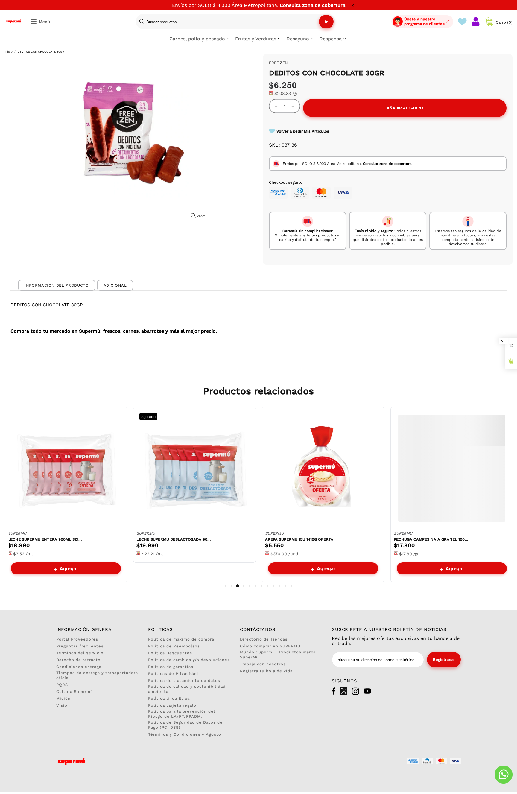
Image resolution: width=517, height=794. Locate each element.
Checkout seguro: (285, 182)
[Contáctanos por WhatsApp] (504, 775)
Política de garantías (170, 666)
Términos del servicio (80, 653)
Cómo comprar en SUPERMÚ (270, 646)
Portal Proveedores (77, 639)
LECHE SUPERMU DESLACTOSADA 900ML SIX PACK (173, 539)
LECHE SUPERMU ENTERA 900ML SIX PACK (45, 539)
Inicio (8, 51)
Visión (63, 705)
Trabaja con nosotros (263, 664)
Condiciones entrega (78, 666)
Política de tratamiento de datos (184, 680)
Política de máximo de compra (181, 639)
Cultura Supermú (74, 691)
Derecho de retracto (78, 660)
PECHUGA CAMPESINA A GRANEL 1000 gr (431, 539)
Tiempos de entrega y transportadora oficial (97, 675)
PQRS (62, 684)
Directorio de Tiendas (264, 639)
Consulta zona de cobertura (312, 5)
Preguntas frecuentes (80, 646)
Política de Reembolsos (174, 646)
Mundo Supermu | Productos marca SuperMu (278, 654)
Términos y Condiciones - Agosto (184, 734)
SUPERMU (17, 533)
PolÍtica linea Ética (169, 698)
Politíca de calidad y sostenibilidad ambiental (187, 689)
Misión (63, 698)
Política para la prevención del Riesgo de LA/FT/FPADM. (181, 714)
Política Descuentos (170, 653)
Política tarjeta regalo (172, 705)
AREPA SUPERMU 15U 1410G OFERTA (299, 539)
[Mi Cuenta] (475, 21)
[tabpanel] (65, 494)
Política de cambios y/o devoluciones (189, 660)
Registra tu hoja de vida (266, 671)
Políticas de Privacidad (173, 673)
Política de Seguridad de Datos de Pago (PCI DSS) (185, 725)
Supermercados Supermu (13, 21)
